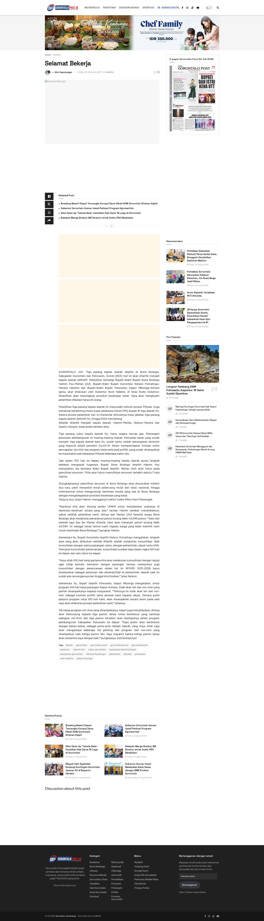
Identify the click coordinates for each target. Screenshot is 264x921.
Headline (57, 55)
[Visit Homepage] (62, 7)
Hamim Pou (79, 649)
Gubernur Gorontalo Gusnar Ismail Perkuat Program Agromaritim (97, 208)
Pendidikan (117, 879)
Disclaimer (140, 883)
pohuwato (140, 654)
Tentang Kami (141, 866)
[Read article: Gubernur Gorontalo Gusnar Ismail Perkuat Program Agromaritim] (114, 730)
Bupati (69, 645)
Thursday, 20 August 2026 (78, 777)
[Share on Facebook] (49, 196)
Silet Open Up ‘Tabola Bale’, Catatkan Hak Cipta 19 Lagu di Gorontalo (101, 213)
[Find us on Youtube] (198, 7)
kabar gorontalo (97, 649)
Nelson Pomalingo (96, 654)
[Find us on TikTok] (192, 7)
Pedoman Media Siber (146, 879)
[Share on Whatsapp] (49, 212)
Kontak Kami (141, 870)
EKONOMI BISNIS (129, 7)
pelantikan (114, 654)
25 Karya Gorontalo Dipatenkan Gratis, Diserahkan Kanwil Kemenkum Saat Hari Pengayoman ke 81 (198, 316)
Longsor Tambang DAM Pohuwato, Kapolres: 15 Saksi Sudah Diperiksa (185, 390)
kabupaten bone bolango (122, 649)
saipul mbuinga (84, 658)
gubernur (65, 649)
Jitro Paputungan (63, 72)
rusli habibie (66, 658)
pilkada (127, 654)
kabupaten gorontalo (71, 654)
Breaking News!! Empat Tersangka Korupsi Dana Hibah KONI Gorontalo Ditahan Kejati (109, 203)
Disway (94, 870)
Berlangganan (189, 885)
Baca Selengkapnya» (65, 885)
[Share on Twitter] (49, 204)
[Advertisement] (102, 170)
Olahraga (116, 870)
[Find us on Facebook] (182, 7)
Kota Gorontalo (98, 892)
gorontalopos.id (119, 645)
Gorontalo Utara (98, 879)
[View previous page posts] (106, 226)
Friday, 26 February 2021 (89, 72)
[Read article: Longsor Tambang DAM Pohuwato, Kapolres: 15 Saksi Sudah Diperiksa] (192, 364)
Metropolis (117, 862)
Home (48, 55)
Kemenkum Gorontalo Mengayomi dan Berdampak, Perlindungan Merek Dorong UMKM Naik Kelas (195, 449)
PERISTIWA (109, 7)
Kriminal (94, 896)
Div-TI (98, 916)
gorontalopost (140, 645)
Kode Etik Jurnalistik (145, 875)
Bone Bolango (97, 866)
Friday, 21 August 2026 (77, 739)
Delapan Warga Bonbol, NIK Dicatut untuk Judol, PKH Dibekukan (97, 217)
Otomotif (116, 875)
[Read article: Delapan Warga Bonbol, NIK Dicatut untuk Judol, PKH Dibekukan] (114, 751)
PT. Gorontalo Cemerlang (64, 916)
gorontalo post (99, 645)
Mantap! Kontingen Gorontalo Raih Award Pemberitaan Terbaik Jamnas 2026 (196, 408)
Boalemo (95, 862)
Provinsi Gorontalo (117, 898)
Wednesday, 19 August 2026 (139, 777)
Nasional (116, 866)
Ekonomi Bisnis (98, 875)
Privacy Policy (141, 888)
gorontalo (81, 645)
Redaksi (138, 862)
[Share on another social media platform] (49, 220)
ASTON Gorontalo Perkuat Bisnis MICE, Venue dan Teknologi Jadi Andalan (194, 435)
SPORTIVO (148, 7)
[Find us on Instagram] (187, 7)
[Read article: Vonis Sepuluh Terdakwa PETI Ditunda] (175, 297)
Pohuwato (116, 888)
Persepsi (116, 883)
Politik (114, 892)
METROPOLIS (92, 7)
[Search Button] (218, 7)
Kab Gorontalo (98, 888)
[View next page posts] (112, 226)
